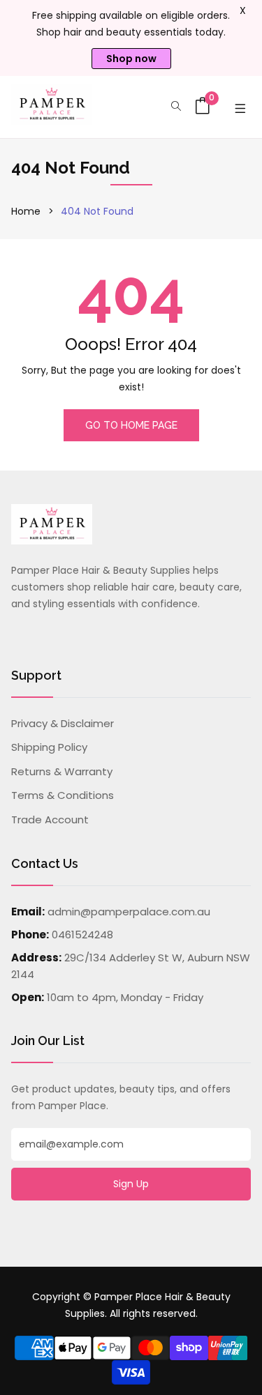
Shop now (131, 59)
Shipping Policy (49, 747)
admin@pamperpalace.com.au (129, 911)
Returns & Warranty (61, 771)
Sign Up (131, 1184)
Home (26, 211)
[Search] (176, 107)
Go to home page (131, 425)
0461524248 (82, 934)
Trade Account (50, 819)
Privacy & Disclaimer (62, 723)
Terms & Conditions (62, 795)
